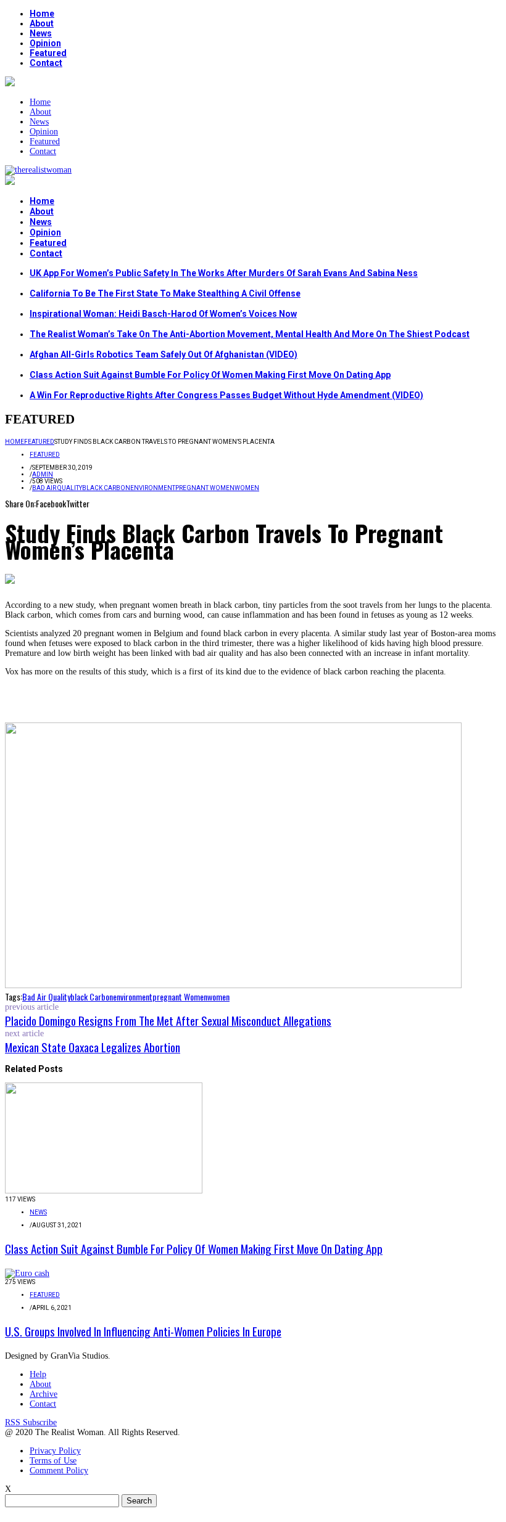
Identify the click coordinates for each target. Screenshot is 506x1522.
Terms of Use (53, 1460)
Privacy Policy (55, 1450)
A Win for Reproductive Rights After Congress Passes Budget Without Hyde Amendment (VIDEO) (226, 395)
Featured (48, 53)
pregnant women (204, 488)
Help (38, 1374)
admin (42, 474)
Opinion (45, 43)
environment (152, 488)
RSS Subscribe (31, 1422)
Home (42, 13)
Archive (43, 1394)
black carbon (106, 488)
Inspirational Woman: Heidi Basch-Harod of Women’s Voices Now (163, 314)
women (246, 488)
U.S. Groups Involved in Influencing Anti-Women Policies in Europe (143, 1331)
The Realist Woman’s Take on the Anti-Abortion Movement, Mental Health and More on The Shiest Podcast (250, 334)
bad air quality (57, 488)
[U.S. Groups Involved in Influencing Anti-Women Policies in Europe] (27, 1273)
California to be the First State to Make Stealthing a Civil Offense (165, 293)
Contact (46, 63)
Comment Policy (59, 1470)
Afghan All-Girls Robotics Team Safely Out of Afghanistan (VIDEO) (163, 354)
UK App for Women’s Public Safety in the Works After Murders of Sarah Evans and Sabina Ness (224, 273)
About (42, 23)
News (41, 33)
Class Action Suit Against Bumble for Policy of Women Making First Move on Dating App (210, 375)
